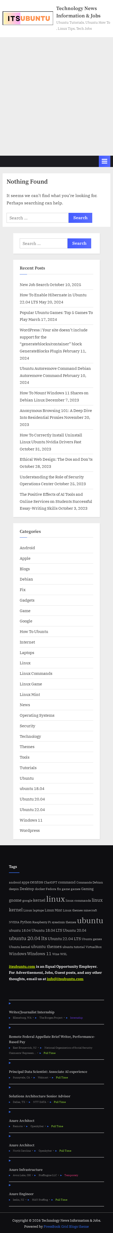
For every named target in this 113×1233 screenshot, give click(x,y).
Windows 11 (31, 820)
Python (26, 922)
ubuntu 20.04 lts (28, 938)
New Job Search (34, 284)
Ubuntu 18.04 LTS (47, 930)
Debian (26, 579)
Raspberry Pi (41, 922)
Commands (84, 882)
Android (27, 547)
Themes (27, 746)
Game (25, 610)
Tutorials (28, 767)
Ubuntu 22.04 (32, 809)
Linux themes (73, 910)
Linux (25, 662)
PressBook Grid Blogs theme (66, 1226)
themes (71, 922)
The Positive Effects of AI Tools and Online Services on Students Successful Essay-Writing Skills (56, 501)
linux (55, 899)
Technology (30, 736)
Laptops (27, 652)
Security (27, 725)
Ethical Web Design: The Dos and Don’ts (56, 459)
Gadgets (27, 600)
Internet (27, 642)
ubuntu (90, 920)
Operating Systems (37, 715)
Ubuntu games (92, 939)
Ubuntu (27, 778)
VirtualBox (94, 947)
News (25, 704)
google (27, 900)
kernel (39, 900)
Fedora (51, 889)
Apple (25, 558)
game (66, 889)
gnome (15, 900)
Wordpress (30, 830)
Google (26, 620)
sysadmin (58, 922)
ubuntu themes (46, 946)
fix (59, 889)
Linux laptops (33, 910)
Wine (55, 954)
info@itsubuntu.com (65, 978)
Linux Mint (30, 694)
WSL (63, 954)
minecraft (90, 910)
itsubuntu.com (22, 966)
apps (25, 882)
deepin (14, 889)
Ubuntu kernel (19, 947)
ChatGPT (50, 882)
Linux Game (31, 683)
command (67, 882)
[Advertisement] (56, 96)
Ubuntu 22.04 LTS (64, 938)
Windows (17, 953)
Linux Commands (36, 673)
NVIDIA (14, 922)
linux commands (78, 900)
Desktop (27, 888)
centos (36, 882)
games (75, 889)
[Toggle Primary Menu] (104, 161)
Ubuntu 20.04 (32, 799)
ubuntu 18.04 (32, 788)
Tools (24, 757)
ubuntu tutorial (74, 947)
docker (40, 889)
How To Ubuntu (34, 631)
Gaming (87, 889)
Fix (22, 589)
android (15, 882)
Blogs (25, 568)
